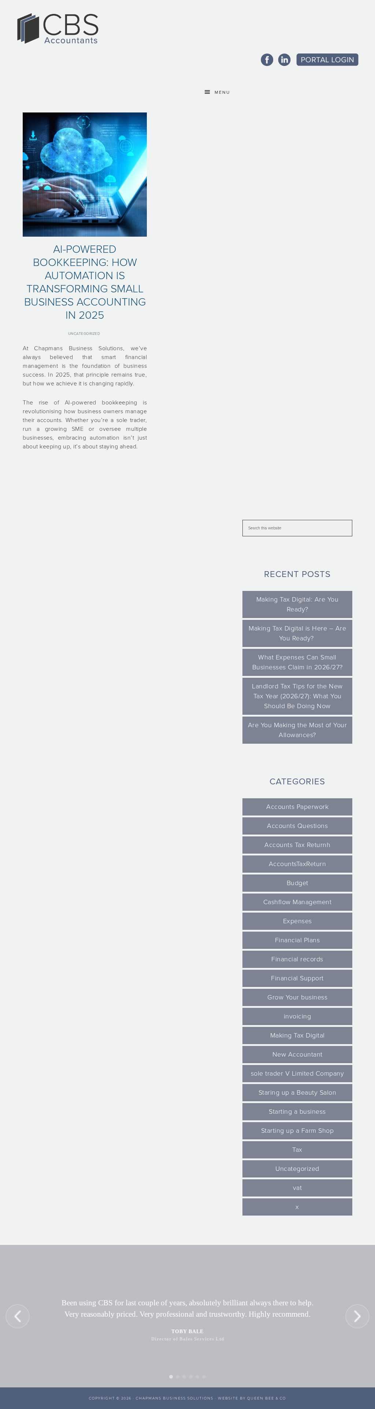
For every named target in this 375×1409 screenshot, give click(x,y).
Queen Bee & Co (266, 1398)
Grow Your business (297, 997)
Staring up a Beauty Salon (298, 1092)
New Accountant (297, 1054)
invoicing (297, 1016)
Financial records (297, 959)
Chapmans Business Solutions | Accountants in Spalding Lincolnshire (57, 28)
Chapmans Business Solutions (175, 1398)
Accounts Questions (297, 826)
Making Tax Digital (297, 1035)
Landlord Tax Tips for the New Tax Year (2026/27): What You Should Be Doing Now (297, 696)
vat (297, 1188)
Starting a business (297, 1111)
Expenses (297, 921)
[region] (187, 1316)
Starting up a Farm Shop (297, 1131)
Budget (297, 883)
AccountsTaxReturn (297, 864)
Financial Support (297, 978)
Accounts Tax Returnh (297, 845)
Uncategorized (84, 334)
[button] (17, 1316)
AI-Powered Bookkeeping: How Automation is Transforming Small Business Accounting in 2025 (85, 282)
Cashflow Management (297, 902)
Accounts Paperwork (297, 807)
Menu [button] (222, 92)
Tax (297, 1150)
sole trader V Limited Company (297, 1073)
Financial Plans (297, 940)
